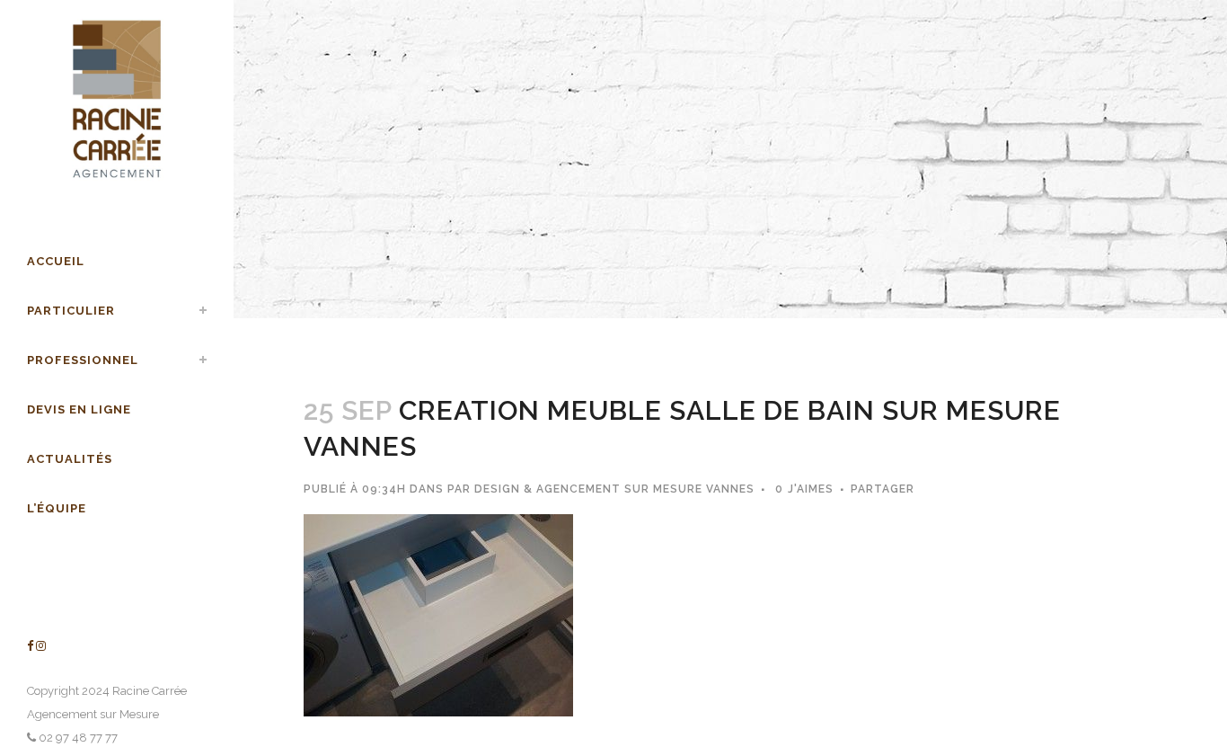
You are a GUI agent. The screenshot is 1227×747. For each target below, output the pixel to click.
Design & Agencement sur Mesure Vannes (614, 489)
